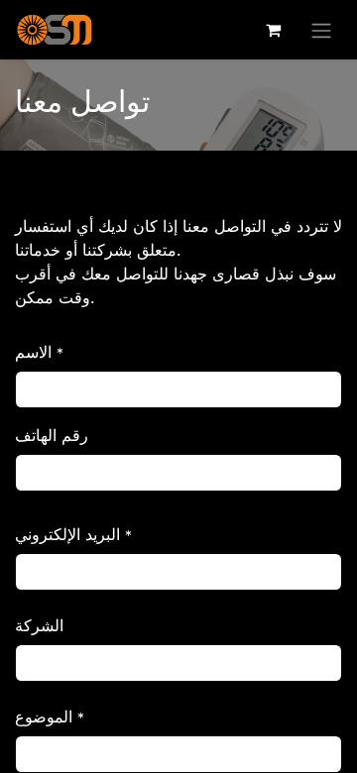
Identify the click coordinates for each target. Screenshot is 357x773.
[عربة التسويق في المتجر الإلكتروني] (273, 30)
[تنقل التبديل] (321, 30)
